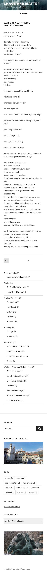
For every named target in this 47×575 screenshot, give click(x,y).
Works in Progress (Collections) (17, 367)
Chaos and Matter (22, 4)
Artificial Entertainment (17, 287)
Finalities (10, 386)
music (9, 487)
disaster (20, 478)
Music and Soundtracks (17, 346)
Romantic (11, 321)
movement (29, 483)
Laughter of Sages (15, 292)
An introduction (10, 273)
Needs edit (11, 307)
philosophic (22, 487)
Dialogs (10, 331)
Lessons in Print (13, 36)
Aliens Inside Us (13, 371)
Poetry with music (14, 351)
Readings (8, 327)
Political (10, 317)
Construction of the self (17, 376)
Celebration (12, 302)
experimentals (12, 483)
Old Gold (10, 312)
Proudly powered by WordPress (17, 569)
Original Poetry (10, 298)
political (9, 492)
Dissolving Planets (15, 381)
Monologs (11, 336)
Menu (24, 14)
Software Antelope (12, 506)
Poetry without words (16, 356)
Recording (8, 342)
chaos (9, 478)
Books (6, 283)
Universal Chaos (13, 400)
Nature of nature (14, 391)
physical (35, 487)
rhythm (21, 492)
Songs (9, 361)
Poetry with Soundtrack (17, 395)
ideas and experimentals (17, 277)
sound (33, 492)
